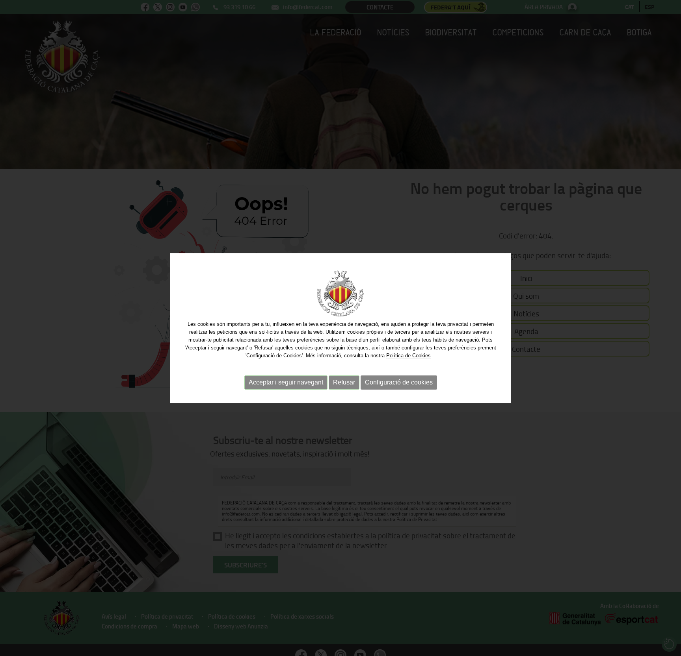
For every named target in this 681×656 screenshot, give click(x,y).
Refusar (344, 382)
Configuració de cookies (399, 382)
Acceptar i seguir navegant (286, 382)
